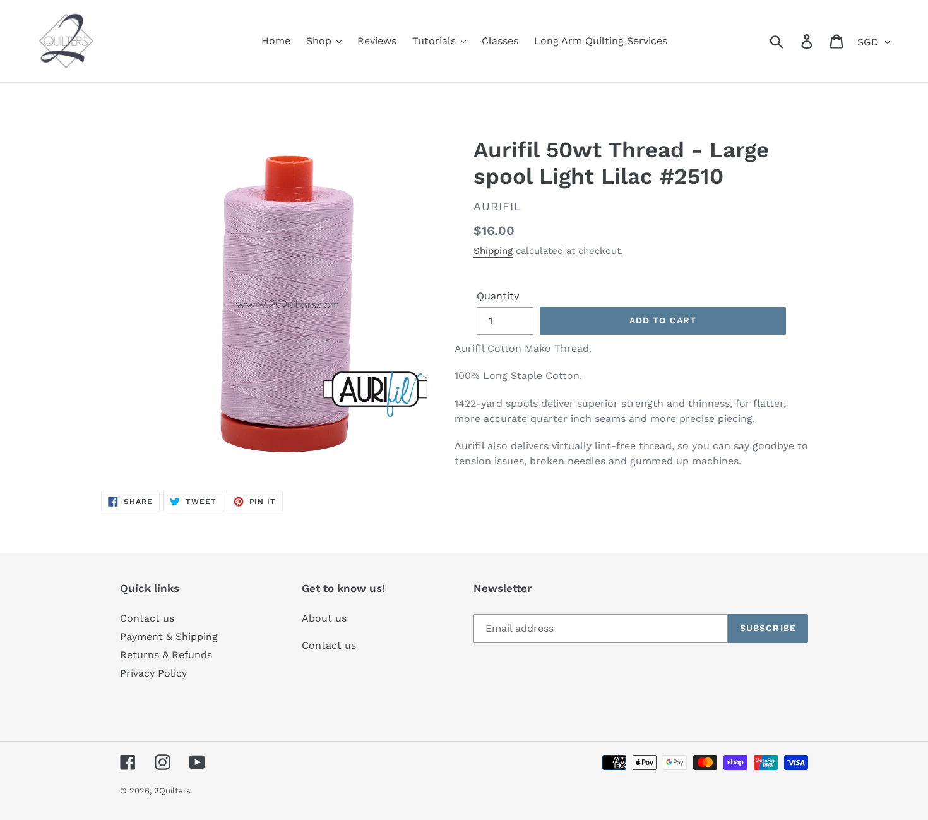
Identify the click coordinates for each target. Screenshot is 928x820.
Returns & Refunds (166, 655)
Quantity (498, 296)
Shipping (493, 250)
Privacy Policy (153, 673)
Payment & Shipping (169, 636)
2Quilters (172, 790)
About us (324, 618)
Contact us (147, 618)
